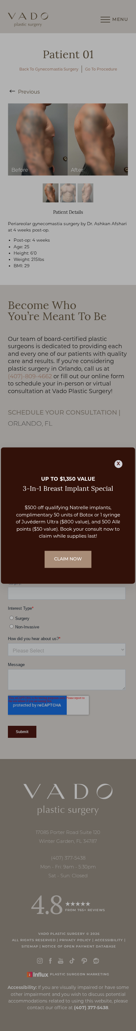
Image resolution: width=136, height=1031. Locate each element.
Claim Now (68, 559)
